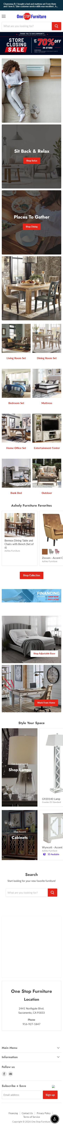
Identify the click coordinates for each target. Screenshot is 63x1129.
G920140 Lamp (51, 798)
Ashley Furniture (12, 550)
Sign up (50, 1094)
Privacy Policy (44, 1113)
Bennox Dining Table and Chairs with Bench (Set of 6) (19, 544)
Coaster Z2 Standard (51, 802)
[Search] (56, 26)
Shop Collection (31, 575)
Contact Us (27, 1113)
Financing (13, 1113)
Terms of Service (31, 1116)
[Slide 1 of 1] (31, 43)
